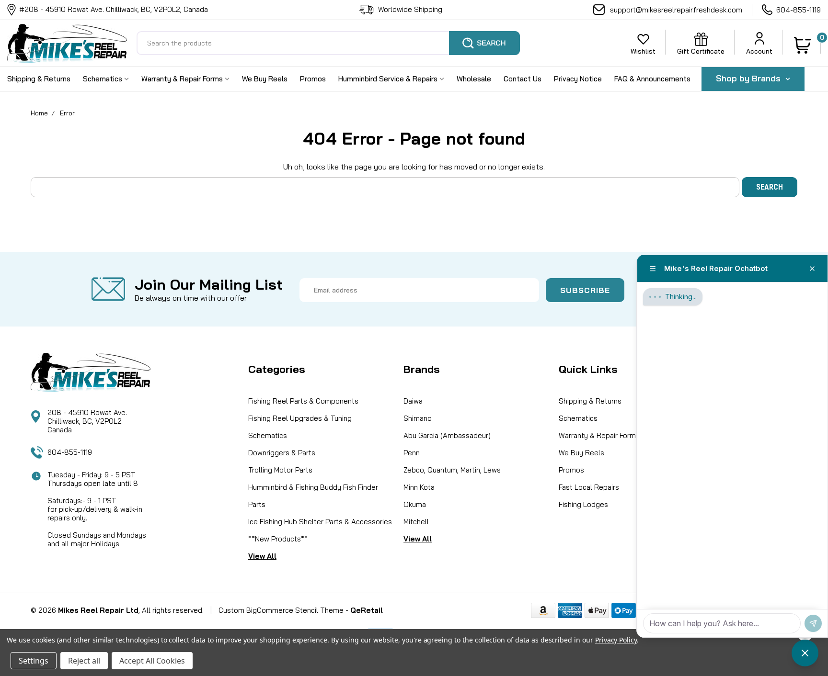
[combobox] (328, 43)
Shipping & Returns (38, 78)
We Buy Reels (265, 78)
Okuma (414, 504)
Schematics (103, 78)
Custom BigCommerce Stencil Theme (281, 610)
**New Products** (278, 538)
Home (39, 113)
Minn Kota (419, 487)
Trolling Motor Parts (280, 469)
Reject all (84, 660)
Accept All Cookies (152, 660)
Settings (33, 660)
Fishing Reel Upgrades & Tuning (300, 418)
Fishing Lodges (583, 504)
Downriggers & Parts (281, 452)
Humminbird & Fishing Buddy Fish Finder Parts (313, 496)
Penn (411, 452)
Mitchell (416, 521)
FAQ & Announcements (652, 78)
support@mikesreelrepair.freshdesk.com (676, 9)
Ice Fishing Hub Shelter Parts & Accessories (320, 521)
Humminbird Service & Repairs (388, 78)
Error (67, 113)
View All (262, 556)
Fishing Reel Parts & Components (303, 401)
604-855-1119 (798, 9)
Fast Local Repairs (589, 487)
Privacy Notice (578, 78)
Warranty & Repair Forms (183, 78)
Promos (313, 78)
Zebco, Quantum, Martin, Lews (452, 469)
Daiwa (413, 401)
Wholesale (474, 78)
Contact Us (522, 78)
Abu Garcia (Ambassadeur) (447, 435)
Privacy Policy (616, 639)
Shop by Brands (749, 78)
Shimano (417, 418)
